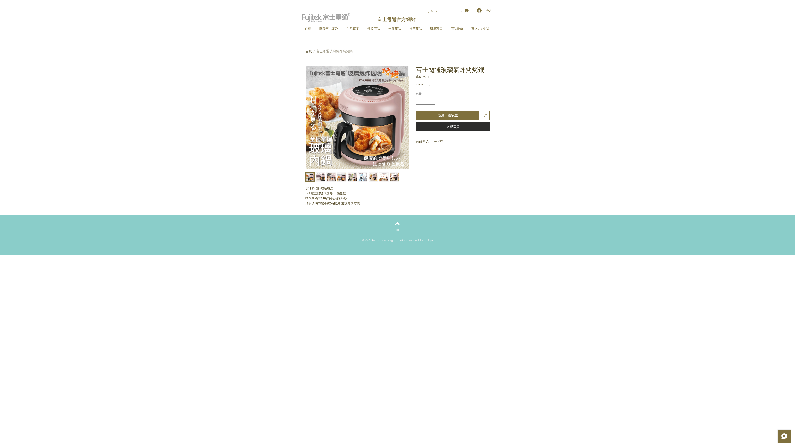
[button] (464, 10)
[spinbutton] (426, 101)
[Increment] (432, 101)
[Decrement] (419, 101)
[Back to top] (397, 223)
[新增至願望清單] (485, 115)
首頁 (308, 51)
